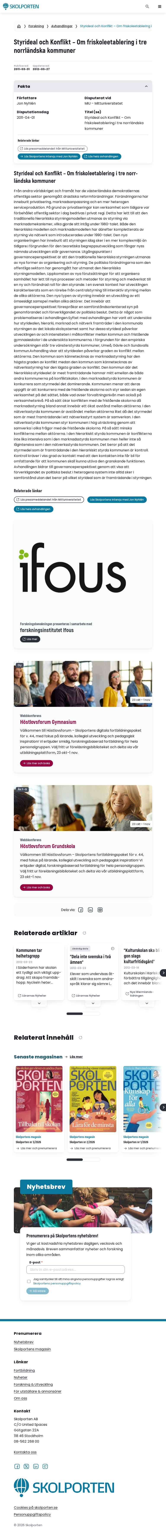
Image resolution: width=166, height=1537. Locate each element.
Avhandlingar (62, 26)
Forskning (36, 26)
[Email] (100, 910)
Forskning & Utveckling (33, 1384)
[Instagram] (45, 1466)
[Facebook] (81, 910)
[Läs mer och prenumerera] (39, 1099)
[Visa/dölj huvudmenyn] (159, 6)
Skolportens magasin (32, 1349)
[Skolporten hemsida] (21, 6)
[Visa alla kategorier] (113, 949)
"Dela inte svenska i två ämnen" (90, 959)
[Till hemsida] (64, 1489)
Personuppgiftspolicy (32, 1514)
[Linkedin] (90, 910)
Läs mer (76, 1057)
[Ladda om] (84, 933)
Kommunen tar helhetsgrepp (29, 953)
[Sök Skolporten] (147, 6)
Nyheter (20, 1377)
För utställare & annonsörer (37, 1391)
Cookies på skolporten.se (35, 1507)
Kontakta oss (25, 1452)
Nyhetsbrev (24, 1342)
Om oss (20, 1398)
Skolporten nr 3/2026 (28, 1142)
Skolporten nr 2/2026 (82, 1142)
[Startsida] (19, 26)
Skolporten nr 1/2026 (135, 1142)
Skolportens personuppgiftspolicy (57, 1283)
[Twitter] (26, 1466)
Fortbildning (24, 1370)
